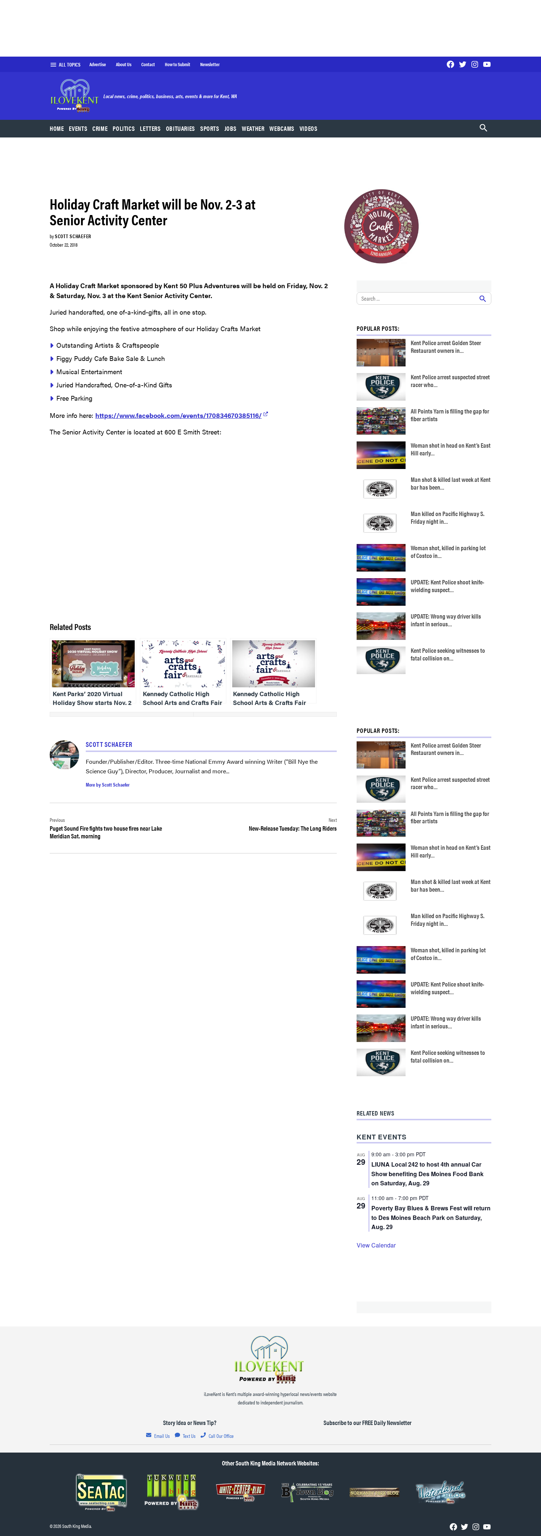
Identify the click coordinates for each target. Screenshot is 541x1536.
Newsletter (210, 64)
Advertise (97, 64)
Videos (309, 128)
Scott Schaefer (73, 236)
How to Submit (177, 64)
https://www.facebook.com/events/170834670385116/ (178, 415)
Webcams (281, 128)
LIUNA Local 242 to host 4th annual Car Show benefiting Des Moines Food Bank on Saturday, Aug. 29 (427, 1174)
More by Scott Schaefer (108, 784)
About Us (123, 64)
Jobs (230, 128)
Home (57, 128)
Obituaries (180, 128)
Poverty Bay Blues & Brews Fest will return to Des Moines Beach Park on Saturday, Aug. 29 (431, 1217)
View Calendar (376, 1245)
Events (78, 128)
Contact (148, 64)
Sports (209, 128)
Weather (253, 128)
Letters (150, 128)
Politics (124, 128)
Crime (99, 128)
